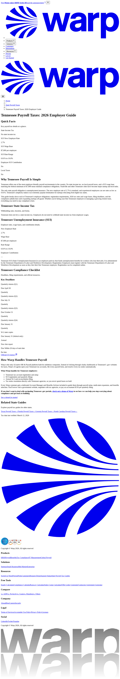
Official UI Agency (8, 355)
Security (18, 603)
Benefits (14, 558)
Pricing (8, 54)
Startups (4, 567)
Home (8, 101)
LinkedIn (4, 621)
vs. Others (36, 594)
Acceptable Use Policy (22, 612)
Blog (7, 603)
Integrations (10, 48)
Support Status (46, 576)
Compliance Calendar (22, 585)
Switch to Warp (6, 576)
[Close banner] (48, 2)
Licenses (45, 612)
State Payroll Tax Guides (60, 576)
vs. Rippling (28, 594)
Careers (12, 603)
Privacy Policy (36, 612)
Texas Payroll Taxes (9, 411)
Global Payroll (46, 558)
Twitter (10, 621)
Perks (20, 576)
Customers (9, 46)
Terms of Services (7, 612)
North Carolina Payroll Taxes (65, 411)
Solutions (10, 44)
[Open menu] (3, 96)
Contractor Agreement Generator (90, 585)
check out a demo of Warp (62, 391)
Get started (13, 397)
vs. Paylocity (12, 594)
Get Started (10, 58)
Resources (10, 51)
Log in (8, 56)
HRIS (3, 558)
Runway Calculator (37, 585)
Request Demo (35, 576)
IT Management (35, 558)
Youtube (16, 621)
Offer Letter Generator (69, 585)
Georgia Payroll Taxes (44, 411)
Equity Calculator (7, 585)
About (3, 603)
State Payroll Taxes (13, 105)
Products (10, 41)
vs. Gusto (20, 594)
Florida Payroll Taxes (26, 411)
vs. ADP (4, 594)
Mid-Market (22, 567)
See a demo (5, 397)
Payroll (8, 558)
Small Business (12, 567)
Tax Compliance (23, 558)
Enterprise (31, 567)
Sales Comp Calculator (52, 585)
